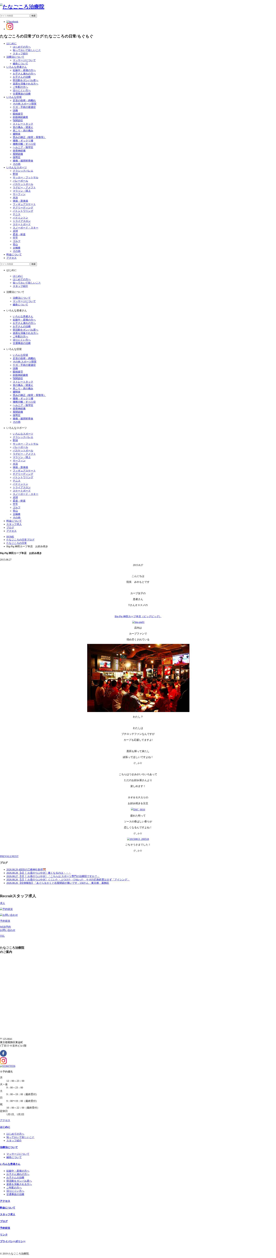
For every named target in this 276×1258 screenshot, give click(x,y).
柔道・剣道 (19, 234)
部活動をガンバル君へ (25, 80)
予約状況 (5, 921)
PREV (3, 856)
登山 (15, 244)
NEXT (15, 856)
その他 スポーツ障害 (24, 103)
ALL (9, 856)
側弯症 (16, 157)
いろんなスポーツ (23, 433)
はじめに (18, 276)
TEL (2, 936)
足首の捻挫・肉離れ (24, 100)
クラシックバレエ (23, 170)
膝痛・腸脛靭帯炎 (23, 160)
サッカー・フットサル (25, 177)
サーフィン (19, 194)
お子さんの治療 (22, 77)
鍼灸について (20, 63)
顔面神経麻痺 (20, 117)
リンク (4, 1234)
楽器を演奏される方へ (25, 83)
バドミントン (20, 217)
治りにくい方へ (22, 90)
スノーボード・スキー (25, 227)
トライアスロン (22, 221)
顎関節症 (18, 120)
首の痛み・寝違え (23, 127)
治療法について (22, 298)
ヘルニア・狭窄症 (23, 147)
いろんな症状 (20, 355)
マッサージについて (24, 60)
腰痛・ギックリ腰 (23, 140)
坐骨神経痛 (19, 150)
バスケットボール (23, 184)
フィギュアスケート (24, 204)
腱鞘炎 (16, 134)
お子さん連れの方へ (24, 73)
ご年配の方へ (20, 87)
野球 (15, 174)
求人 (2, 903)
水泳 (15, 197)
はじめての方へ (22, 46)
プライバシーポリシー (13, 1241)
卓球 (15, 231)
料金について (7, 1207)
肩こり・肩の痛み (23, 130)
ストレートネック (23, 123)
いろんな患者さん (23, 316)
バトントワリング (23, 211)
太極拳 (16, 247)
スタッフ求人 (7, 1214)
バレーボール (20, 180)
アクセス (5, 1120)
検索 (33, 16)
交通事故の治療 (22, 93)
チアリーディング (23, 207)
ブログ (4, 1221)
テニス (16, 214)
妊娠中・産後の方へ (24, 70)
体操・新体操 (20, 201)
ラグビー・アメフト (24, 187)
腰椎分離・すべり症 (24, 144)
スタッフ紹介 (20, 53)
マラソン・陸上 (22, 190)
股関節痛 (18, 154)
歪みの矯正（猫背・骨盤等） (29, 137)
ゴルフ (16, 241)
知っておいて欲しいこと (27, 50)
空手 (15, 237)
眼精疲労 (18, 113)
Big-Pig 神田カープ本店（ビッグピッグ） (138, 616)
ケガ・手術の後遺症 (24, 107)
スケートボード (22, 224)
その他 (16, 164)
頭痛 (15, 110)
